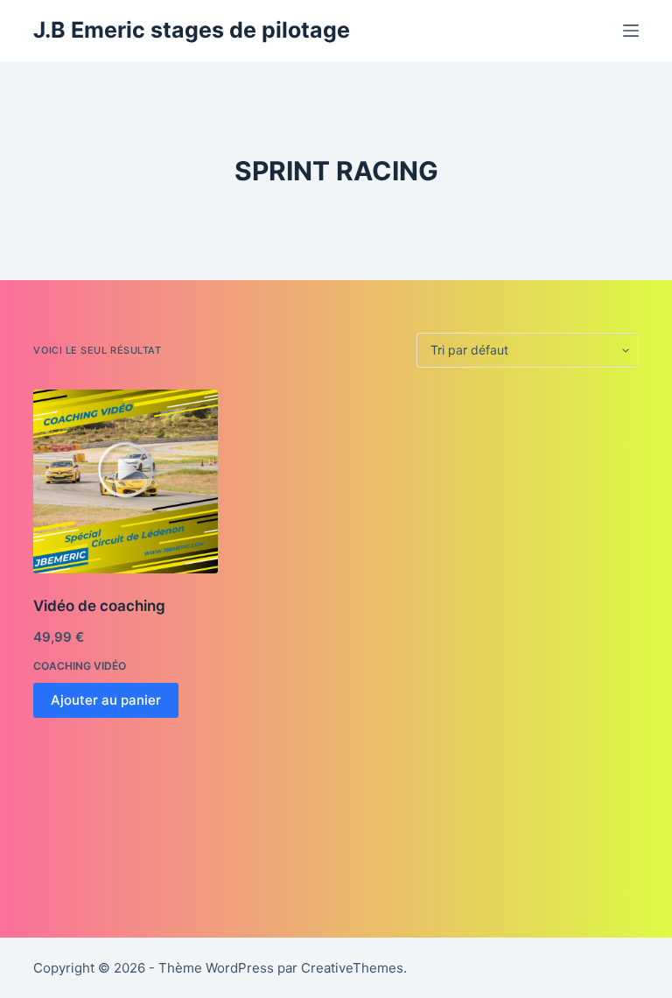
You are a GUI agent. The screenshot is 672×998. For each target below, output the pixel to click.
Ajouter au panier (106, 700)
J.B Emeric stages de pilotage (191, 30)
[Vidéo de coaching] (125, 481)
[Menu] (631, 31)
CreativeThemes (352, 967)
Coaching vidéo (79, 665)
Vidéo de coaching (99, 606)
